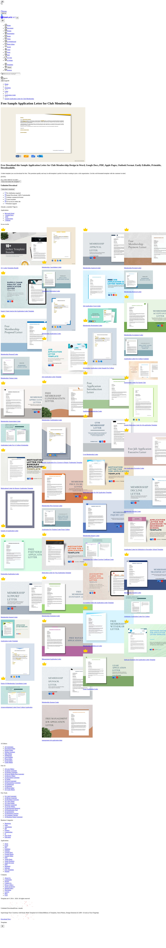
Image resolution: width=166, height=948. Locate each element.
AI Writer (7, 779)
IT (5, 834)
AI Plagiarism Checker (11, 813)
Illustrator (7, 866)
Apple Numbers (9, 861)
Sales (6, 825)
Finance (7, 830)
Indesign (7, 868)
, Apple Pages (9, 218)
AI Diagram (8, 786)
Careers (7, 892)
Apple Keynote (9, 863)
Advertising (8, 827)
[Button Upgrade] (2, 80)
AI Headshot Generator (12, 799)
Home (6, 84)
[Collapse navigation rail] (17, 18)
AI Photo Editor (9, 788)
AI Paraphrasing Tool (11, 810)
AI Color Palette (10, 803)
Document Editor (10, 748)
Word (6, 844)
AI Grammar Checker (11, 815)
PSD (6, 864)
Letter (6, 91)
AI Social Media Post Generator (14, 774)
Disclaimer (8, 890)
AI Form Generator (10, 781)
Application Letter (10, 95)
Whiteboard (8, 755)
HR (6, 828)
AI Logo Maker (9, 769)
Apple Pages (8, 859)
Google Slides (9, 856)
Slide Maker (8, 754)
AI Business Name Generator (13, 817)
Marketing (8, 823)
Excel (6, 845)
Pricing (7, 881)
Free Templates (9, 870)
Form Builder (9, 757)
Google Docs (9, 852)
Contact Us (8, 883)
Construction (8, 832)
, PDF (6, 217)
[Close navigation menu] (3, 20)
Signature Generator (11, 805)
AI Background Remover (12, 808)
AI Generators (9, 747)
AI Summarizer (9, 812)
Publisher (7, 849)
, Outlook (7, 220)
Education (8, 837)
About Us (8, 878)
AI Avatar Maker (10, 806)
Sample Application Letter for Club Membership (19, 99)
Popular (7, 871)
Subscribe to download (8, 189)
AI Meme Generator (11, 798)
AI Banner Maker (10, 776)
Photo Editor (8, 759)
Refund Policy (9, 888)
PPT (6, 847)
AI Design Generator (11, 772)
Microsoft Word (9, 213)
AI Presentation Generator (12, 783)
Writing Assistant (10, 752)
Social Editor (8, 760)
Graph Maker (9, 762)
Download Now (6, 919)
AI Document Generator (12, 777)
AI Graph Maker (10, 789)
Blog (6, 893)
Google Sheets (9, 854)
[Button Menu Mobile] (2, 2)
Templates (8, 88)
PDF (6, 857)
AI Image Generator (11, 770)
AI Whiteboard (9, 784)
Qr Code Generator (10, 796)
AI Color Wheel (9, 801)
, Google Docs (9, 215)
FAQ (6, 895)
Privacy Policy (9, 885)
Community (8, 880)
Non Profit (8, 835)
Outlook (7, 851)
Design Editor (9, 750)
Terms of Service (10, 886)
